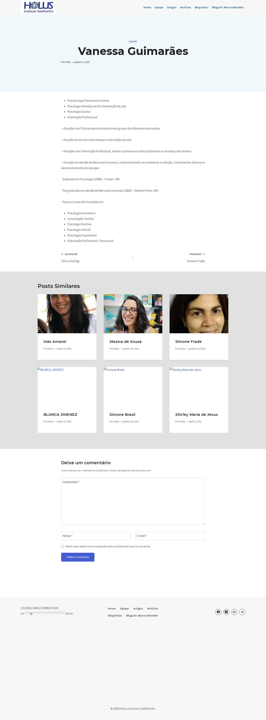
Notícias (185, 7)
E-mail (142, 536)
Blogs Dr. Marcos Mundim (228, 7)
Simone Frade (196, 258)
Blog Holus (201, 7)
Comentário (71, 482)
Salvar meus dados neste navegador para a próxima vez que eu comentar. (108, 546)
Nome (68, 536)
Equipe (159, 7)
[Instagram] (226, 612)
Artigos (171, 7)
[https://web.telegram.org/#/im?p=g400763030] (242, 612)
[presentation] (67, 313)
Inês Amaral (54, 341)
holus (68, 62)
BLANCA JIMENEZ (60, 414)
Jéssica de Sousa (125, 341)
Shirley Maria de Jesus (196, 414)
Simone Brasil (122, 414)
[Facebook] (218, 612)
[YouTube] (234, 612)
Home (147, 7)
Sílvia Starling (70, 258)
